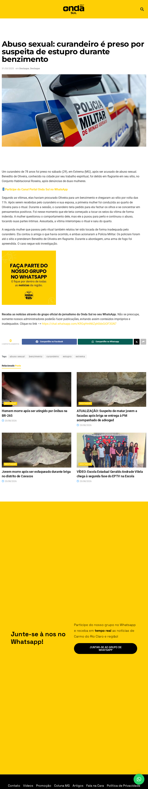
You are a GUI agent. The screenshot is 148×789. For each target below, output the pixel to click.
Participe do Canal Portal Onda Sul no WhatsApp (36, 189)
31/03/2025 (8, 68)
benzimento (35, 356)
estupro (67, 356)
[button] (142, 9)
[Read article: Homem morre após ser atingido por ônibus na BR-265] (36, 389)
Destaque (24, 68)
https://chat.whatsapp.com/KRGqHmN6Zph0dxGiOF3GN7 (79, 323)
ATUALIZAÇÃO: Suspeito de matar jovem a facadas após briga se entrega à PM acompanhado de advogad (107, 415)
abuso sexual (17, 356)
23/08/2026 (10, 420)
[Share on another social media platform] (143, 342)
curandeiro (53, 356)
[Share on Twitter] (137, 342)
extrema (80, 356)
